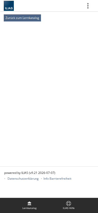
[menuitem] (29, 205)
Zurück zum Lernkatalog (22, 18)
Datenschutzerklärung (23, 178)
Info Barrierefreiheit (57, 178)
